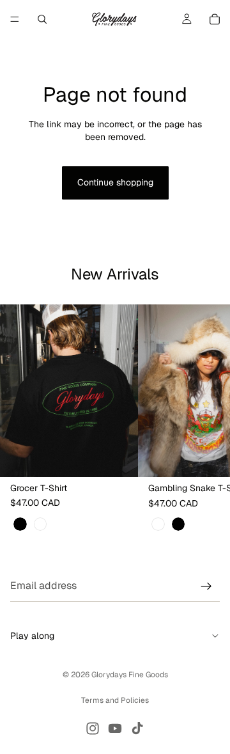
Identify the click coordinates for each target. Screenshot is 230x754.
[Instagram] (92, 728)
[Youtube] (115, 728)
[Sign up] (206, 586)
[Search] (42, 19)
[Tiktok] (137, 728)
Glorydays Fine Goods (129, 675)
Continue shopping (115, 182)
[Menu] (14, 19)
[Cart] (215, 19)
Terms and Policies (115, 700)
